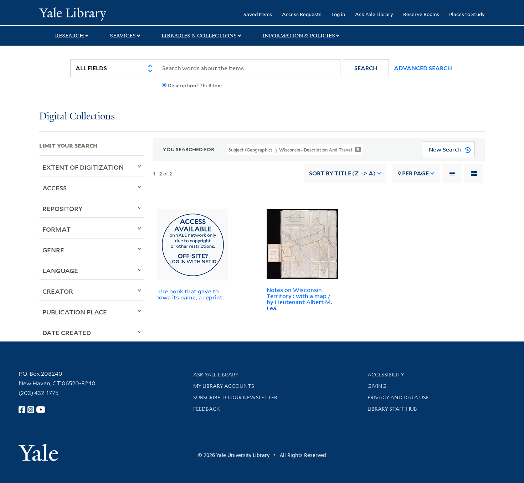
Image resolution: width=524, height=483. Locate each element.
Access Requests (302, 14)
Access (54, 188)
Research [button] (69, 35)
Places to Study (467, 14)
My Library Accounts (223, 386)
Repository (62, 208)
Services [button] (123, 35)
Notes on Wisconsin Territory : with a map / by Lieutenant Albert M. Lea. (299, 298)
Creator (57, 291)
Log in (338, 14)
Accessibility (386, 374)
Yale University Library (72, 13)
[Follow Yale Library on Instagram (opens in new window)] (30, 409)
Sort (342, 173)
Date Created (66, 332)
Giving (377, 386)
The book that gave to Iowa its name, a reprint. (190, 294)
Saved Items (257, 14)
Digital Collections (77, 116)
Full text (212, 85)
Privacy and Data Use (398, 397)
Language (60, 270)
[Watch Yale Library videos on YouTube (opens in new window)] (41, 409)
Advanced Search (423, 68)
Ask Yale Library (374, 14)
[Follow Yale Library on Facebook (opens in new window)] (22, 409)
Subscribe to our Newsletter (235, 397)
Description (182, 85)
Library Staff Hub (392, 409)
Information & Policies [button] (298, 35)
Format (56, 229)
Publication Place (74, 312)
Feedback (206, 409)
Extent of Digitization (83, 167)
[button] (366, 68)
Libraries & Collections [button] (199, 35)
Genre (53, 250)
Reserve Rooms (421, 14)
